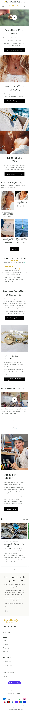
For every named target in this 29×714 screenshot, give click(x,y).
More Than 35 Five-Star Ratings (13, 262)
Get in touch (6, 676)
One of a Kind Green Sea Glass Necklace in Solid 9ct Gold (21, 239)
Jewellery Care (7, 661)
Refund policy (13, 707)
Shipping (5, 651)
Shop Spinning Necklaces (14, 50)
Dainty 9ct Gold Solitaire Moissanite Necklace (21, 202)
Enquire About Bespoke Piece (14, 379)
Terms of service (11, 709)
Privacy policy (21, 707)
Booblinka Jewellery (13, 705)
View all (14, 249)
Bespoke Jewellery (8, 648)
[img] (14, 260)
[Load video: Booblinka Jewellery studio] (14, 399)
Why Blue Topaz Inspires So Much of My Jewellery (14, 544)
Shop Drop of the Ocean (14, 174)
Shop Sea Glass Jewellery (14, 101)
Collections (6, 640)
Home (5, 637)
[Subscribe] (24, 611)
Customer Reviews (8, 672)
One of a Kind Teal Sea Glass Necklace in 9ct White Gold (8, 239)
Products (5, 644)
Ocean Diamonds (8, 665)
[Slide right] (18, 569)
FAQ (4, 669)
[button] (3, 6)
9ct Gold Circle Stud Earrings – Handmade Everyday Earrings (8, 213)
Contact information (15, 712)
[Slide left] (11, 569)
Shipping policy (20, 709)
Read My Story (11, 509)
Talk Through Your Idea (14, 318)
